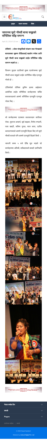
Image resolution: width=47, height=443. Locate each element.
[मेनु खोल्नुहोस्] (4, 17)
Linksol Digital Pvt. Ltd (27, 435)
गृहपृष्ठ (13, 24)
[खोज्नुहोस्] (42, 17)
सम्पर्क (18, 423)
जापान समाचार (23, 24)
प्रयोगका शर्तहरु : (9, 423)
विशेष (33, 24)
